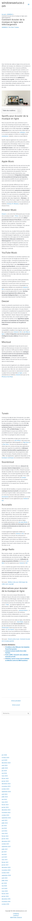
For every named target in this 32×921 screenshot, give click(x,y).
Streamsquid (5, 627)
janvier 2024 (5, 781)
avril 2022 (4, 831)
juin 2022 (4, 825)
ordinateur (22, 132)
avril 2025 (4, 760)
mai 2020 (4, 885)
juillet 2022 (5, 823)
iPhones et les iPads (7, 376)
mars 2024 (5, 776)
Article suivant (16, 705)
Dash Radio (20, 622)
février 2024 (5, 778)
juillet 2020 (5, 880)
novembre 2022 (6, 812)
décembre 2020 (6, 867)
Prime (16, 216)
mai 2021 (4, 854)
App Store (26, 442)
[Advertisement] (16, 46)
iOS (3, 289)
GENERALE (5, 27)
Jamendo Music (23, 610)
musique (23, 477)
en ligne (20, 373)
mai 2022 (4, 828)
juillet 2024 (5, 768)
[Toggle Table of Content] (18, 111)
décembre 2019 (6, 899)
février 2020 (5, 893)
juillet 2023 (5, 796)
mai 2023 (4, 799)
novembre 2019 (6, 901)
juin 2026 (4, 755)
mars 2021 (4, 859)
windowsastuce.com (13, 4)
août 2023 (4, 794)
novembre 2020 (6, 870)
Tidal (7, 604)
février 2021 (5, 862)
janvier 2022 (5, 838)
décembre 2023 (6, 783)
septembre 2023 (6, 791)
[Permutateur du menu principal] (28, 4)
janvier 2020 (5, 896)
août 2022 (4, 820)
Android (9, 203)
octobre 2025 (5, 757)
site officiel (18, 440)
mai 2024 (4, 773)
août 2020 (4, 878)
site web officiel (23, 522)
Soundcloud (5, 496)
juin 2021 (4, 851)
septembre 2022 (6, 817)
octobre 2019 (5, 904)
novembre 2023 (6, 786)
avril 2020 (4, 888)
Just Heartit (11, 629)
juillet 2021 (5, 849)
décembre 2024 (6, 762)
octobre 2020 (5, 872)
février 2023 (5, 804)
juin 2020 (4, 883)
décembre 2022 (6, 810)
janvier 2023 (5, 807)
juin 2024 (4, 770)
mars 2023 (5, 802)
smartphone (5, 136)
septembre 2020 (6, 875)
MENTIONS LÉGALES (16, 917)
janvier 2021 (5, 865)
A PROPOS (16, 913)
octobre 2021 (5, 844)
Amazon (4, 214)
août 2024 (4, 765)
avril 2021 (4, 857)
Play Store (6, 444)
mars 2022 (5, 833)
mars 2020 (5, 891)
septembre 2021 (6, 846)
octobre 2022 (5, 815)
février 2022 (5, 836)
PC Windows (15, 203)
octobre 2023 (5, 789)
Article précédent (16, 700)
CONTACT (16, 915)
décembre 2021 (6, 841)
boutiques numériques (8, 457)
